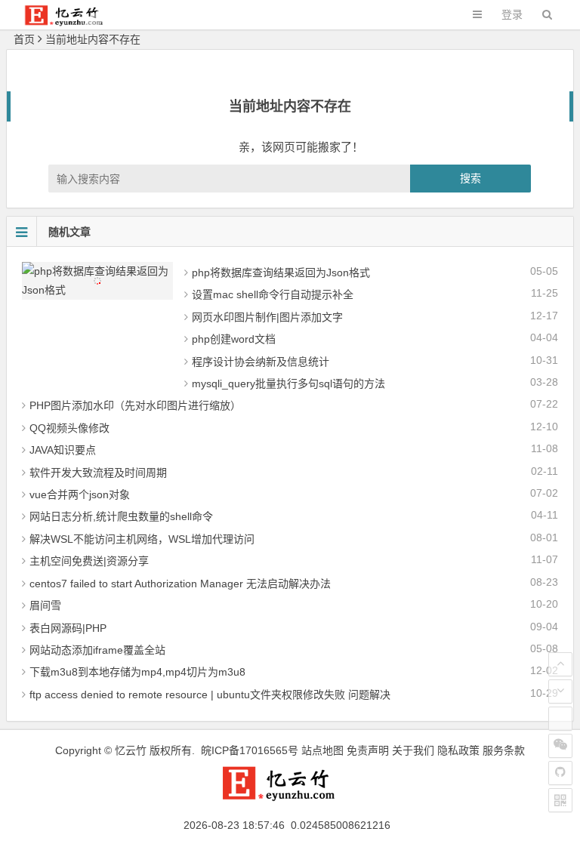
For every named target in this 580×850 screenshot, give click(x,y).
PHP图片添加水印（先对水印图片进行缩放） (135, 405)
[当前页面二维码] (560, 800)
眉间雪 (45, 605)
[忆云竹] (72, 22)
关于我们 (413, 750)
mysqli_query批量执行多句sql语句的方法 (288, 383)
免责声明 (368, 750)
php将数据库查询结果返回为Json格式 (281, 272)
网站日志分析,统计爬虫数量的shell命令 (121, 516)
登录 (512, 14)
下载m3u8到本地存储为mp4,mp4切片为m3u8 (137, 672)
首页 (24, 39)
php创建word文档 (234, 339)
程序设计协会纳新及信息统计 (260, 362)
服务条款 (504, 750)
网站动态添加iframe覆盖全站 (97, 650)
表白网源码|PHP (67, 628)
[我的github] (560, 773)
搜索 (470, 178)
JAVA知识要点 (62, 450)
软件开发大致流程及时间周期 (98, 473)
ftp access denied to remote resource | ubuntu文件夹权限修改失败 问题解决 (209, 694)
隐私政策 (458, 750)
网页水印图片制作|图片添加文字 (267, 317)
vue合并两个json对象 (79, 494)
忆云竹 (131, 750)
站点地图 (322, 750)
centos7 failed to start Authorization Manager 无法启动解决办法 (180, 583)
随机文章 (69, 232)
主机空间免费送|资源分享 (89, 561)
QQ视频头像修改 (69, 428)
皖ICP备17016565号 (249, 750)
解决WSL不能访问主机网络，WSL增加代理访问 (142, 539)
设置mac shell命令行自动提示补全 (272, 294)
